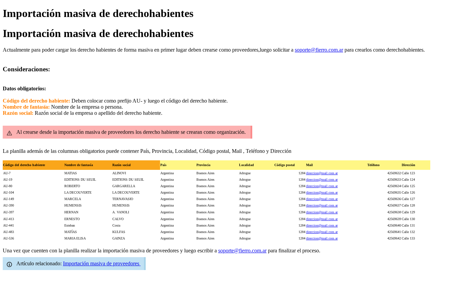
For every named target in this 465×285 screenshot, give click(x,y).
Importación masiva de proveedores (102, 263)
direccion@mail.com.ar (322, 173)
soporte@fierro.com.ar (319, 50)
